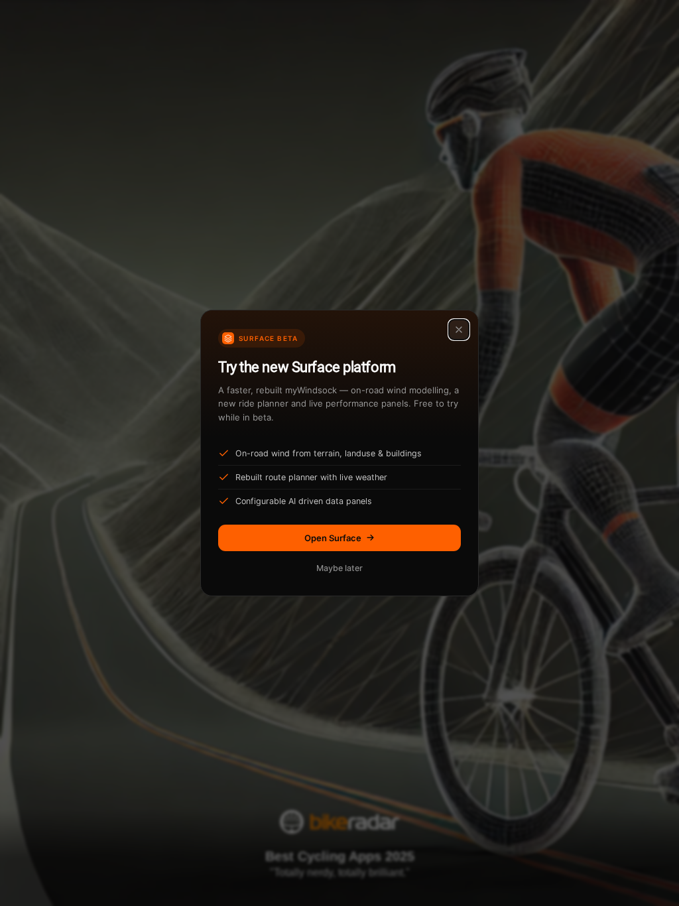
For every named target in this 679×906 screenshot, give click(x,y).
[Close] (459, 330)
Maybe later (339, 568)
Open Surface (332, 538)
